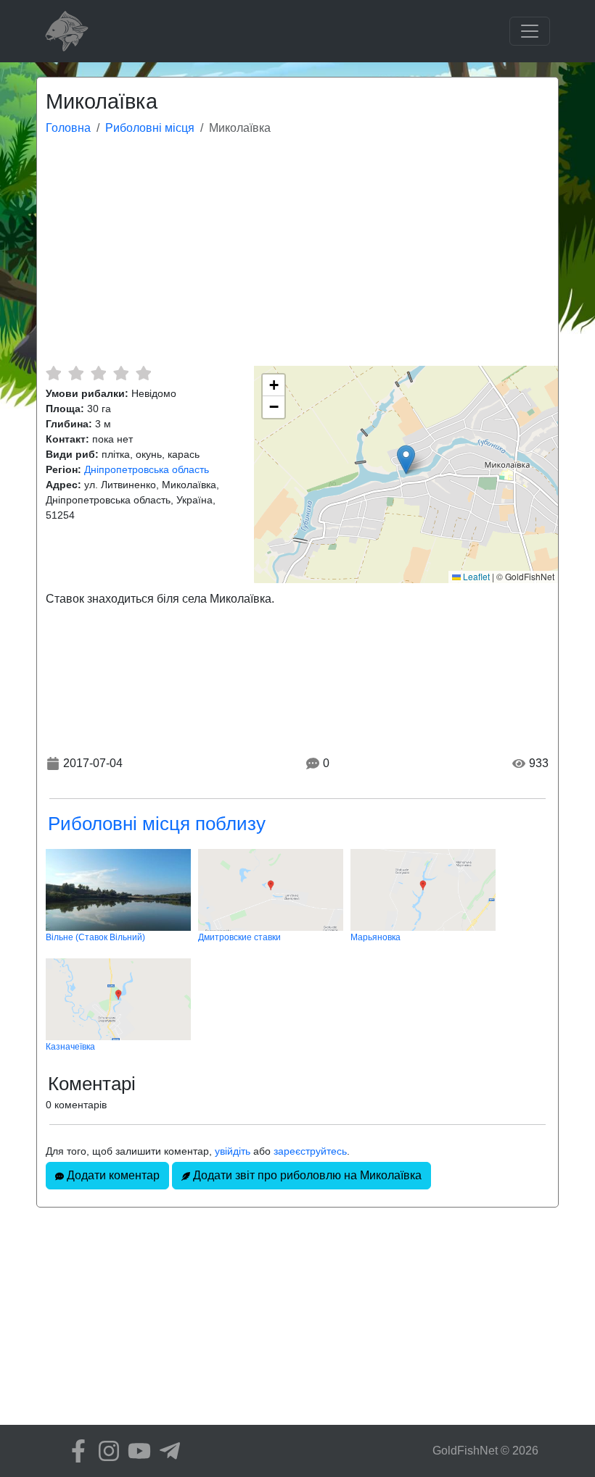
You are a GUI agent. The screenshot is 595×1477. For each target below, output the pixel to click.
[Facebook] (75, 1451)
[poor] (75, 373)
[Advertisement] (297, 257)
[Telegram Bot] (166, 1451)
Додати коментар (112, 1175)
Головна (68, 128)
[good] (120, 373)
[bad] (53, 373)
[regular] (98, 373)
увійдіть (232, 1151)
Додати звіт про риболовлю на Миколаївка (306, 1175)
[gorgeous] (143, 373)
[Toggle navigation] (529, 31)
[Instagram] (105, 1451)
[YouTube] (135, 1451)
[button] (406, 459)
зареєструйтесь (310, 1151)
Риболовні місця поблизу (157, 823)
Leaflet (475, 576)
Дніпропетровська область (146, 469)
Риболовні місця (149, 128)
